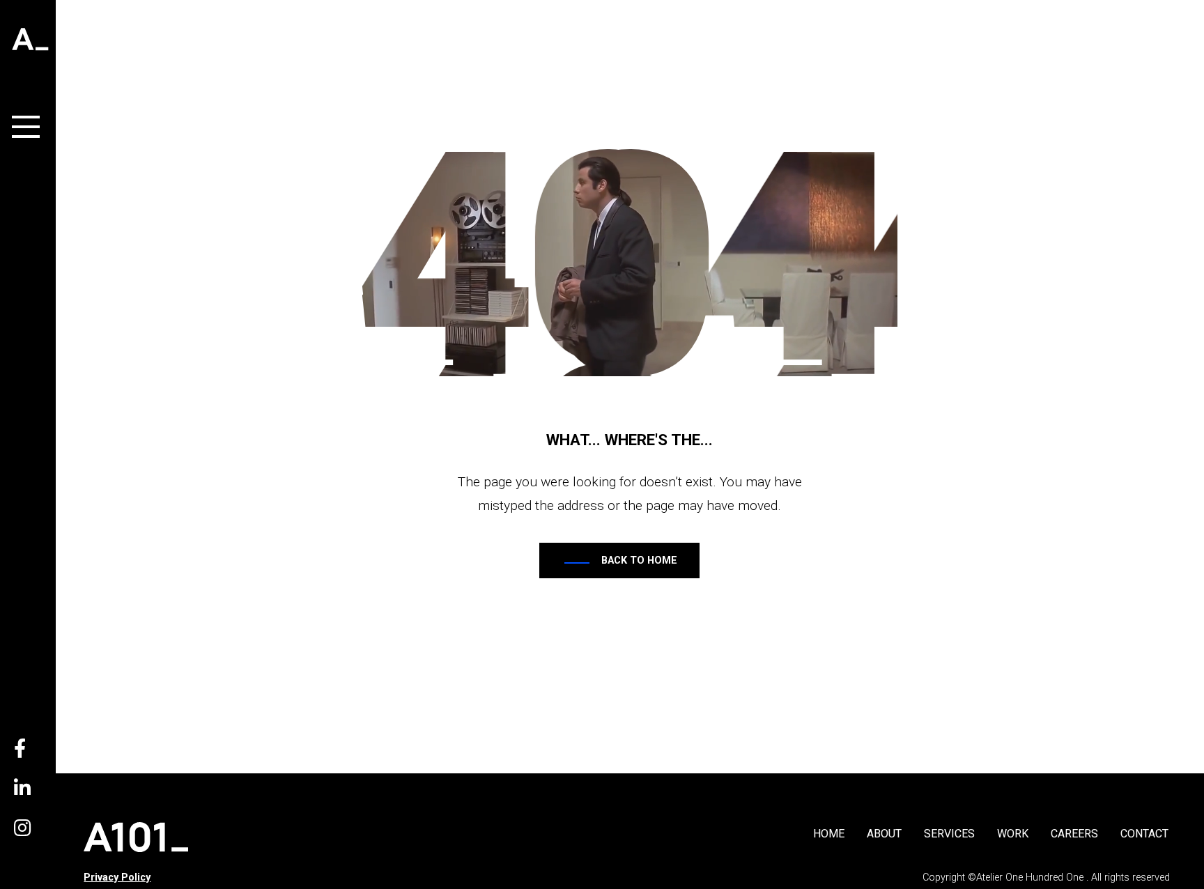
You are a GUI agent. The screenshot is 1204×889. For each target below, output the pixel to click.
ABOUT (884, 833)
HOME (828, 833)
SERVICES (949, 833)
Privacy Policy (117, 877)
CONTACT (1144, 833)
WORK (1012, 833)
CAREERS (1074, 833)
